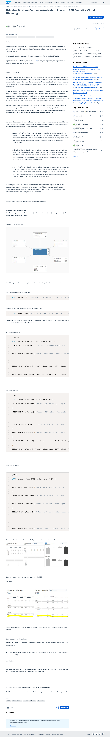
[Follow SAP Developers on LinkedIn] (103, 734)
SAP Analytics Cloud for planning (26, 37)
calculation (32, 700)
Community (17, 2)
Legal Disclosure (31, 734)
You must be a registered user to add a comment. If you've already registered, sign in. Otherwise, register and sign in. (35, 721)
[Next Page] (90, 58)
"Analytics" (87, 56)
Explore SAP (93, 2)
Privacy (8, 734)
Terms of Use (15, 734)
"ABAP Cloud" (81, 47)
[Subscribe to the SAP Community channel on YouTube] (99, 734)
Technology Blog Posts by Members (44, 6)
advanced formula (16, 700)
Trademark (41, 734)
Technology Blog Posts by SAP (84, 73)
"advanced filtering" (78, 53)
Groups (41, 2)
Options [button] (89, 20)
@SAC (8, 700)
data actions (41, 700)
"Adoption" (96, 50)
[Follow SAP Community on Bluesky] (96, 734)
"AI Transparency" (91, 53)
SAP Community (10, 6)
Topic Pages (79, 2)
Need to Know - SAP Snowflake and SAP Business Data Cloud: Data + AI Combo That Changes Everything (86, 69)
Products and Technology (30, 2)
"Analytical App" (77, 56)
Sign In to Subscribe (96, 17)
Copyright (23, 734)
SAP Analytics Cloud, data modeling (44, 37)
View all (75, 156)
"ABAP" (75, 50)
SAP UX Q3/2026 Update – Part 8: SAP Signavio (87, 77)
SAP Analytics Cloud (11, 37)
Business (26, 700)
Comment (13, 726)
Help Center (70, 2)
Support (48, 734)
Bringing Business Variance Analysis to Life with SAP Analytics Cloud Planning (50, 12)
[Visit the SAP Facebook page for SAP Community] (93, 734)
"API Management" (97, 56)
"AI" (99, 53)
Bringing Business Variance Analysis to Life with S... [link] (66, 6)
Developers (48, 2)
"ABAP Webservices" (91, 47)
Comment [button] (64, 707)
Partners (56, 2)
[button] (96, 28)
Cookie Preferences (57, 734)
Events (63, 2)
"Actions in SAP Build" (85, 50)
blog (36, 61)
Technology (32, 6)
